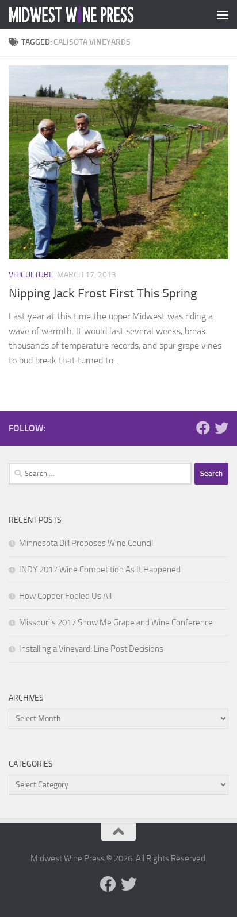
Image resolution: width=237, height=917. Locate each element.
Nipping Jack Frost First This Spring (103, 293)
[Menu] (222, 14)
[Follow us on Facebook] (203, 428)
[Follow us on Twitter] (221, 428)
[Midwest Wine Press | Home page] (92, 14)
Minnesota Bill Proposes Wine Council (86, 543)
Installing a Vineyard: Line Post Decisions (91, 649)
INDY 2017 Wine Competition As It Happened (100, 569)
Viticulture (31, 275)
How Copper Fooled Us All (65, 596)
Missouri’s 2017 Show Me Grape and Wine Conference (116, 622)
